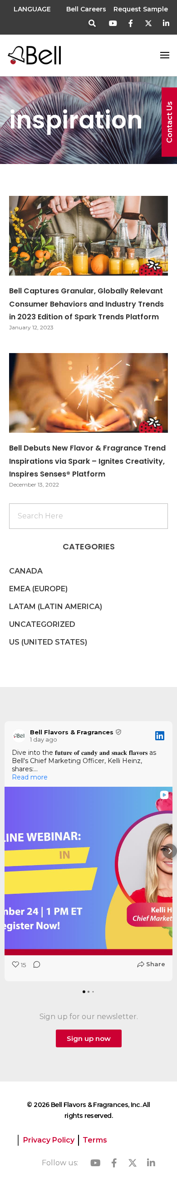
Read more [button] (30, 777)
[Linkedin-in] (165, 23)
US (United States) (48, 642)
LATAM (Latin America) (55, 606)
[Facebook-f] (131, 23)
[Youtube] (113, 23)
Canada (26, 571)
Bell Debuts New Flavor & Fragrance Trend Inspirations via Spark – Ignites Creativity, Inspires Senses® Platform (87, 461)
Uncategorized (42, 624)
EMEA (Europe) (38, 588)
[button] (92, 24)
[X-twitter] (148, 23)
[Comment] (34, 967)
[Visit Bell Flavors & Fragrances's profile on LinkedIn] (19, 735)
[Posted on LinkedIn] (159, 735)
